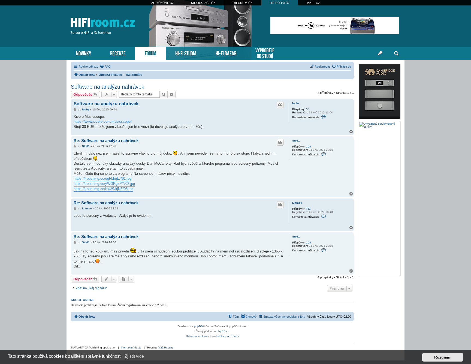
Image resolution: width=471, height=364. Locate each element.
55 (307, 109)
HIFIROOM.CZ (280, 3)
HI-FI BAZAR (226, 53)
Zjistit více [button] (134, 356)
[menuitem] (105, 66)
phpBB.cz (223, 331)
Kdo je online (82, 300)
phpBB (198, 326)
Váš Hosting (166, 347)
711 (308, 208)
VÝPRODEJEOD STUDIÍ (264, 52)
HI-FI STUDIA (186, 53)
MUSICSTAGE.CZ (203, 3)
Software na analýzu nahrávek (107, 87)
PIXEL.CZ (313, 3)
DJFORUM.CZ (242, 3)
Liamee (297, 202)
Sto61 (296, 140)
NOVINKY (83, 53)
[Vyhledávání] (396, 53)
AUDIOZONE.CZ (162, 3)
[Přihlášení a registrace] (380, 53)
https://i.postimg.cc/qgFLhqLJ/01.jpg (102, 178)
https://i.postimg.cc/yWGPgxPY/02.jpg (104, 184)
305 (308, 146)
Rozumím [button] (442, 357)
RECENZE (118, 53)
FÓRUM (150, 53)
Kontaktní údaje (131, 347)
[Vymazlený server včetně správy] (379, 125)
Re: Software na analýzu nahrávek (106, 140)
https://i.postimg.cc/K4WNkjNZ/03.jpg (103, 189)
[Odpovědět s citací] (280, 105)
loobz (295, 103)
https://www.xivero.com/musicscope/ (103, 121)
